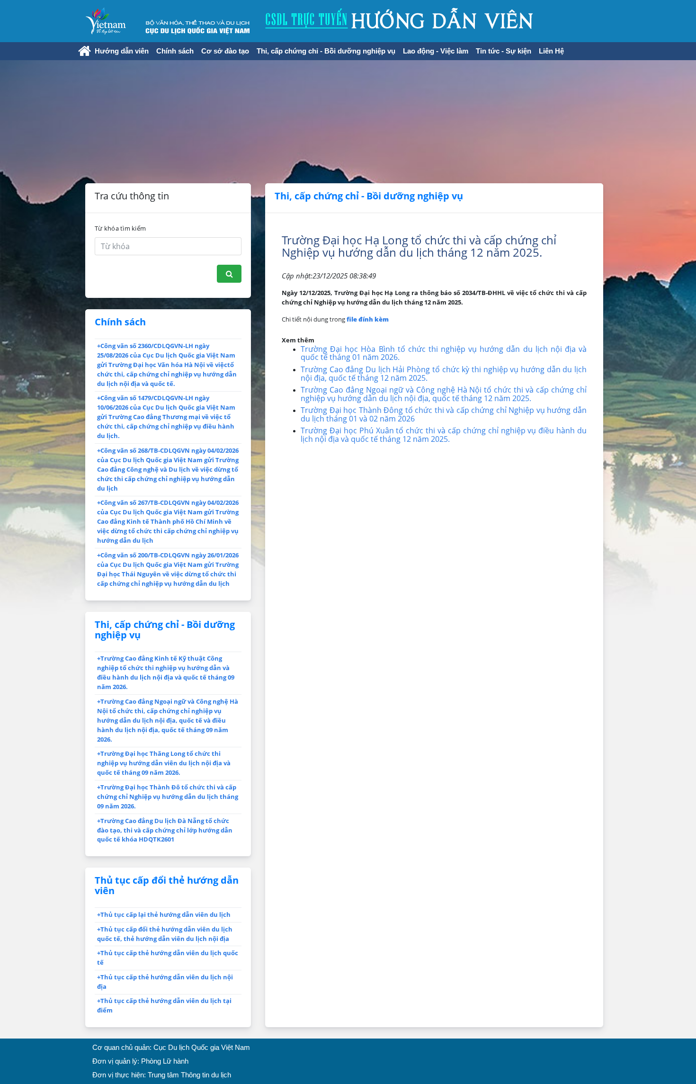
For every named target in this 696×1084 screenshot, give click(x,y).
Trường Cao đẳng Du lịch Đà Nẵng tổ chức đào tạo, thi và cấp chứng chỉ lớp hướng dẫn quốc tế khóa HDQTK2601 (164, 830)
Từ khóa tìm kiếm (120, 228)
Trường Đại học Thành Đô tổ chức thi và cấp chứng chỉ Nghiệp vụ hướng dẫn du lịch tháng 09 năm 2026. (167, 796)
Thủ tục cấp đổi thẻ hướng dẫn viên (167, 885)
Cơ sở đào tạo (225, 51)
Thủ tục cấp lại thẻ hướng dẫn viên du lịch (164, 914)
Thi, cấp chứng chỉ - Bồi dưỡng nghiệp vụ (326, 51)
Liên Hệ (551, 51)
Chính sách (175, 51)
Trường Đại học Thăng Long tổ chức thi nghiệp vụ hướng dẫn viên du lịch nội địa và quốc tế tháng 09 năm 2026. (164, 763)
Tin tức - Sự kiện (503, 51)
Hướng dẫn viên (122, 51)
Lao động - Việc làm (435, 51)
